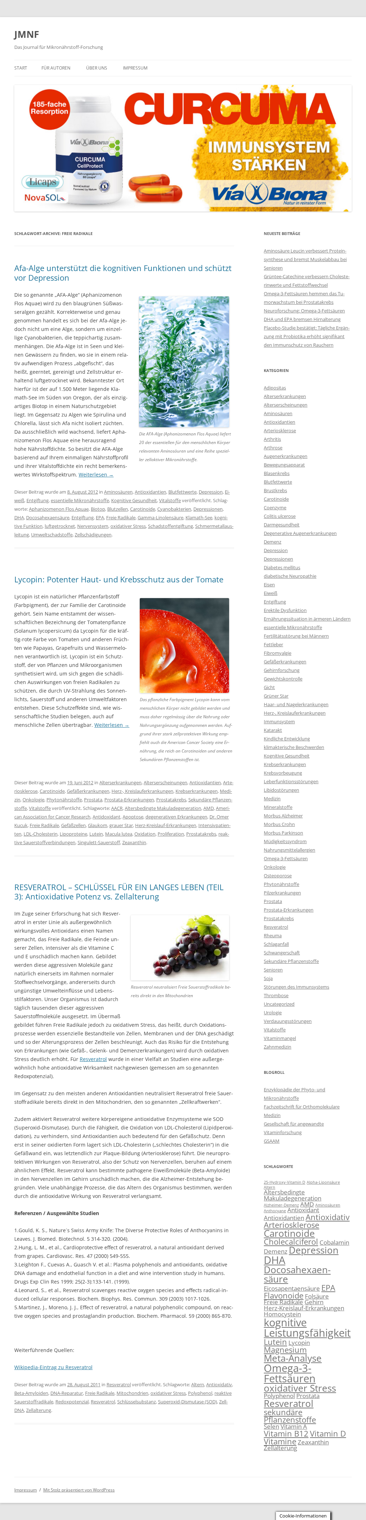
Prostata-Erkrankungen (129, 799)
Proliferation (171, 834)
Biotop (98, 509)
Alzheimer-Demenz (281, 1205)
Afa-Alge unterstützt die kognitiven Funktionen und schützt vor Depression (123, 272)
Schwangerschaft (282, 952)
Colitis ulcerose (280, 516)
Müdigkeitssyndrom (285, 841)
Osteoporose (278, 875)
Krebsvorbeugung (283, 773)
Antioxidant (303, 1210)
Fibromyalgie (277, 653)
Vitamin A (294, 1426)
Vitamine (280, 1441)
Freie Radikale (120, 517)
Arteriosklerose (280, 430)
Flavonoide (283, 1295)
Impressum (135, 68)
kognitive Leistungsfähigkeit (307, 1327)
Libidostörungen (281, 790)
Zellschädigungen (93, 534)
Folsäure (317, 1296)
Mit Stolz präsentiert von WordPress (79, 1490)
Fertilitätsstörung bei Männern (296, 636)
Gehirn (314, 1302)
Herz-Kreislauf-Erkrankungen (165, 825)
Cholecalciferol (291, 1241)
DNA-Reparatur (66, 1393)
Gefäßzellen (73, 825)
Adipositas (275, 387)
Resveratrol (93, 1059)
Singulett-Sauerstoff (99, 842)
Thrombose (276, 995)
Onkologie (33, 799)
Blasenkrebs (277, 473)
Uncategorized (279, 1004)
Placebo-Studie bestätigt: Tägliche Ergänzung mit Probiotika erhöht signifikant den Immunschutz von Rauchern (307, 336)
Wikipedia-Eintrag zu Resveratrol (53, 1367)
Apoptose (133, 816)
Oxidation (144, 834)
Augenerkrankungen (285, 456)
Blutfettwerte (182, 492)
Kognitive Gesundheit (134, 500)
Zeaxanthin (134, 842)
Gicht (269, 687)
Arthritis (272, 439)
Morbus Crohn (279, 824)
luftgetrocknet (60, 526)
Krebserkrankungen (196, 791)
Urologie (273, 1012)
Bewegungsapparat (284, 464)
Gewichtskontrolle (283, 678)
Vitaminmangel (280, 1038)
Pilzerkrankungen (282, 892)
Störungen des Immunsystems (296, 987)
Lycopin (299, 1342)
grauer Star (121, 825)
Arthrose (273, 447)
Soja (268, 978)
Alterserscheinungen (165, 782)
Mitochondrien (132, 1393)
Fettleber (273, 644)
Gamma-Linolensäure (160, 517)
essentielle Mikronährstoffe (80, 500)
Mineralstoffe (278, 807)
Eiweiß (270, 593)
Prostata (93, 799)
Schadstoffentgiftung (170, 526)
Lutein (96, 834)
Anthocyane (275, 1210)
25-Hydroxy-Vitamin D (284, 1182)
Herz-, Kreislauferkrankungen (142, 791)
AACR (117, 808)
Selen (271, 1426)
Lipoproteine (73, 834)
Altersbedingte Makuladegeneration (163, 808)
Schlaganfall (276, 944)
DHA (19, 517)
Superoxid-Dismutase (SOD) (187, 1401)
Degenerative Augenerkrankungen (300, 533)
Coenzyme (275, 507)
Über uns (96, 68)
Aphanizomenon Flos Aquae (59, 509)
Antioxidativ (219, 1384)
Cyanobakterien (174, 509)
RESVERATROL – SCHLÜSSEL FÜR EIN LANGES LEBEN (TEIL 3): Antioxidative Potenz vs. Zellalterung (118, 892)
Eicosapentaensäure (292, 1288)
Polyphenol (200, 1393)
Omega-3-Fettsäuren (286, 858)
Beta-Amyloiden (31, 1393)
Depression (211, 492)
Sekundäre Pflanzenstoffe (291, 961)
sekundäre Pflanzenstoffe (290, 1416)
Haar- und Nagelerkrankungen (296, 704)
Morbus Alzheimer (283, 815)
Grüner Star (276, 696)
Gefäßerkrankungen (88, 791)
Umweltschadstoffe (52, 534)
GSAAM (272, 1141)
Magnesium (285, 1350)
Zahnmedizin (277, 1047)
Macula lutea (118, 834)
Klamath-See (199, 517)
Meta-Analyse (293, 1358)
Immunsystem (279, 721)
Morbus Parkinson (283, 833)
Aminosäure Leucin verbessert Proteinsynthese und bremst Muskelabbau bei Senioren (305, 259)
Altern (197, 1384)
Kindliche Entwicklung (287, 738)
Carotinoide (142, 509)
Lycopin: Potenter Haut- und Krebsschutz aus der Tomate (118, 579)
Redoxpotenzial (72, 1401)
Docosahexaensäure (47, 517)
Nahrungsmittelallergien (289, 850)
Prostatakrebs (171, 799)
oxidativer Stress (128, 526)
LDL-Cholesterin (41, 834)
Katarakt (273, 730)
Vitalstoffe (170, 500)
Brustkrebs (275, 490)
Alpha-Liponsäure (323, 1182)
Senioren (273, 969)
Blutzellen (117, 509)
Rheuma (273, 935)
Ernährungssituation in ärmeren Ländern (307, 619)
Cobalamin (334, 1242)
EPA (100, 517)
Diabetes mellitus (282, 567)
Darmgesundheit (282, 524)
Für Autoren (55, 68)
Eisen (269, 584)
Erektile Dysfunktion (285, 610)
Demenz (272, 542)
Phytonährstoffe (64, 799)
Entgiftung (37, 500)
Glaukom (97, 825)
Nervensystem (92, 526)
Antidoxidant (106, 816)
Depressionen (208, 509)
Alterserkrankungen (120, 782)
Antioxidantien (150, 492)
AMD (208, 808)
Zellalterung (38, 1410)
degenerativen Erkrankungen (176, 816)
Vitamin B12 (286, 1433)
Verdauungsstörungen (288, 1021)
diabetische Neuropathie (290, 576)
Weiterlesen (96, 474)
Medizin (272, 798)
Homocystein (282, 1314)
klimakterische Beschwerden (294, 747)
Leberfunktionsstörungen (291, 781)
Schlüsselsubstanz (136, 1401)
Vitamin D (328, 1433)
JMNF (26, 34)
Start (20, 68)
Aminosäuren (118, 492)
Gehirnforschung (282, 670)
